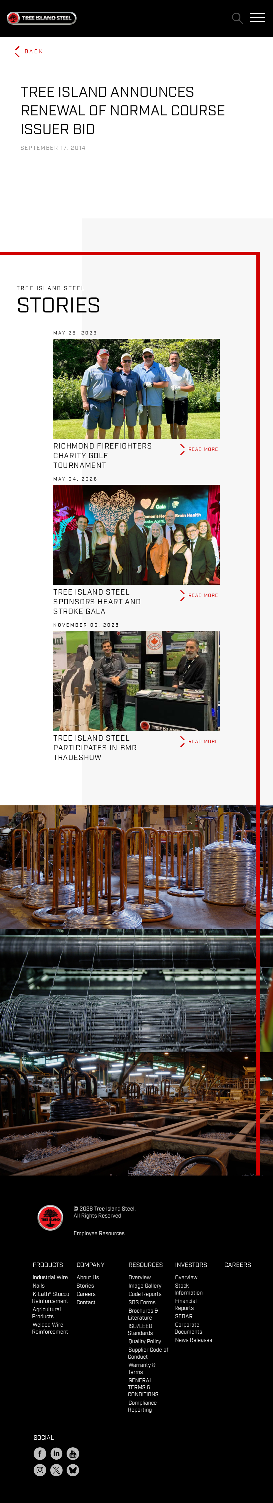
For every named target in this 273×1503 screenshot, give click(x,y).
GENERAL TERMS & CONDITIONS (143, 1387)
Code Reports (145, 1294)
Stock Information (188, 1290)
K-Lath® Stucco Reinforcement (50, 1298)
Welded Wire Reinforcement (50, 1329)
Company (91, 1265)
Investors (191, 1265)
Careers (86, 1294)
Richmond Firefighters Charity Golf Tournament (102, 456)
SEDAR (184, 1316)
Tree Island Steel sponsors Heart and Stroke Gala (97, 602)
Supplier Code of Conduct (148, 1354)
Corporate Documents (188, 1329)
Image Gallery (145, 1286)
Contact (86, 1302)
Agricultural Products (46, 1313)
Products (48, 1265)
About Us (88, 1277)
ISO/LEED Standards (140, 1330)
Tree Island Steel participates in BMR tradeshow (95, 748)
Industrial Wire (50, 1277)
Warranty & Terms (142, 1369)
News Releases (193, 1340)
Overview (140, 1277)
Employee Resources (99, 1233)
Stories (85, 1286)
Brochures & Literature (143, 1315)
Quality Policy (145, 1341)
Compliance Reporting (142, 1407)
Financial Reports (185, 1305)
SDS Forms (142, 1302)
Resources (146, 1265)
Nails (39, 1286)
